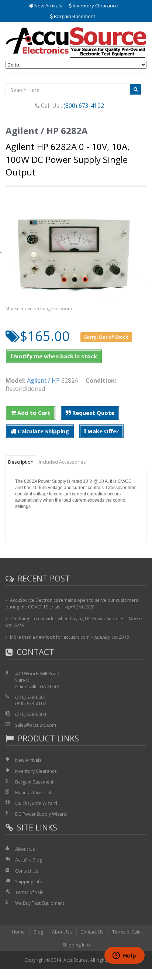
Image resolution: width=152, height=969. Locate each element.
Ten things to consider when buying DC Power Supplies (67, 618)
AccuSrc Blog (28, 860)
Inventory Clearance (95, 5)
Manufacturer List (33, 792)
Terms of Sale (29, 892)
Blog (38, 932)
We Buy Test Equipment (39, 903)
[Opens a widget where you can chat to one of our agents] (124, 956)
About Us (25, 849)
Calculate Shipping (42, 431)
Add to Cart (33, 412)
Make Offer (102, 431)
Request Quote (92, 412)
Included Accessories (62, 461)
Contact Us (26, 871)
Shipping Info (28, 881)
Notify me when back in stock (55, 356)
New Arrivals (47, 5)
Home (18, 932)
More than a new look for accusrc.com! (50, 637)
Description (21, 461)
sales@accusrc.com (35, 725)
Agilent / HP (43, 380)
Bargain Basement (74, 16)
